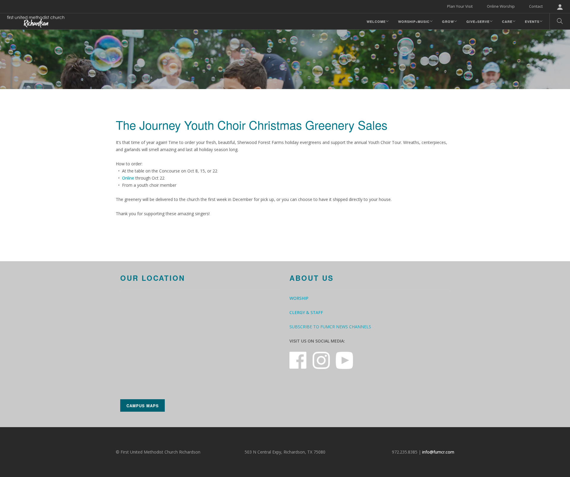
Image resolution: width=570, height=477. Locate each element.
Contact (536, 6)
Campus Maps (142, 405)
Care (507, 21)
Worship (298, 298)
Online (128, 178)
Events (532, 21)
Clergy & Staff (306, 312)
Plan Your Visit (460, 6)
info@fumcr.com (438, 452)
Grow (448, 21)
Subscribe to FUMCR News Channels (330, 326)
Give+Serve (478, 21)
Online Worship (501, 6)
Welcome (376, 21)
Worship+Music (414, 21)
